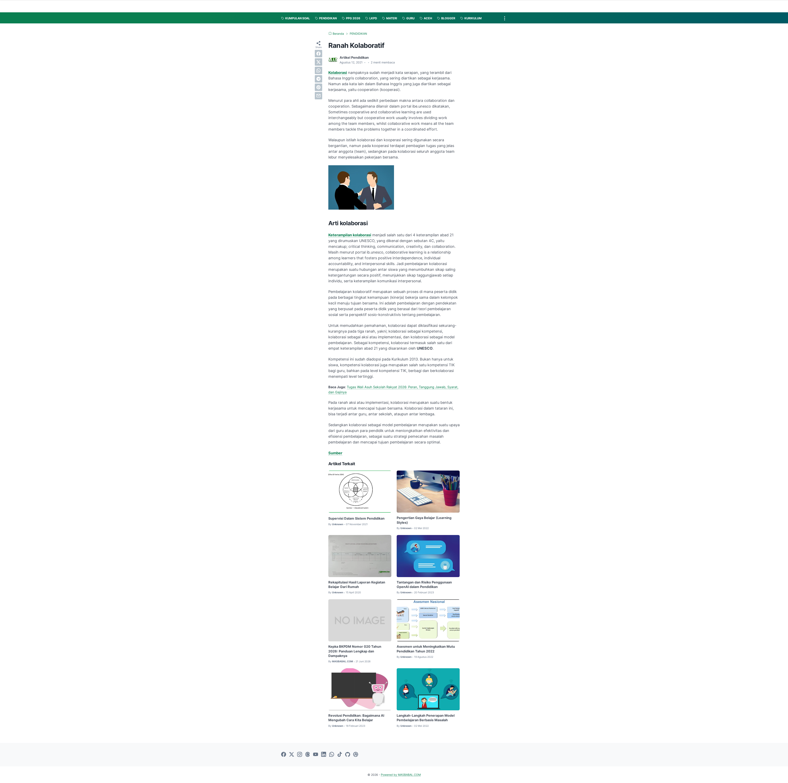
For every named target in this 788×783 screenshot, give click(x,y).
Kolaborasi (337, 72)
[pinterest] (318, 87)
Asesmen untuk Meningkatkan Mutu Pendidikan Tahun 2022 (426, 648)
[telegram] (318, 79)
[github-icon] (347, 754)
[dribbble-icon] (355, 754)
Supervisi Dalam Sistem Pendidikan (356, 518)
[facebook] (318, 53)
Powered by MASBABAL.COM (401, 774)
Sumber (335, 453)
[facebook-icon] (283, 754)
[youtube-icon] (315, 754)
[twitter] (318, 62)
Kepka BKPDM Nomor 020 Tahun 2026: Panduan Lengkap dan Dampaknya (354, 651)
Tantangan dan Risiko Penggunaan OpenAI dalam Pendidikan (424, 584)
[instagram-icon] (299, 754)
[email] (318, 95)
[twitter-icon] (291, 754)
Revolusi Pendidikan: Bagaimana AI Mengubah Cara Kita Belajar (356, 717)
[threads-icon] (307, 754)
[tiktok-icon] (339, 754)
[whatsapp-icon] (331, 754)
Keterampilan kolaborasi (349, 235)
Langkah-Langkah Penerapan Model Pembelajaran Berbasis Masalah (426, 717)
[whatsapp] (318, 70)
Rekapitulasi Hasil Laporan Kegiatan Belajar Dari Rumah (356, 584)
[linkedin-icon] (323, 754)
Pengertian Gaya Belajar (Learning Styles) (424, 520)
